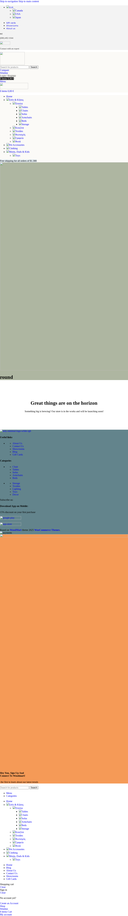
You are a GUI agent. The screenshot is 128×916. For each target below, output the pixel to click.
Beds (24, 121)
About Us (17, 443)
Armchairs (27, 117)
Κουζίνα (19, 127)
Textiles (19, 131)
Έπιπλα (19, 103)
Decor (15, 494)
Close (3, 887)
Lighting (16, 489)
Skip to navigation (9, 1)
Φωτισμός (20, 134)
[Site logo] (12, 64)
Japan (18, 17)
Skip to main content (29, 1)
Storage (25, 124)
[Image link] (15, 431)
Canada (19, 10)
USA (17, 14)
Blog (14, 451)
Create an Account (9, 903)
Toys (17, 155)
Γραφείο (19, 138)
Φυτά (18, 141)
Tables (25, 107)
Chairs (25, 110)
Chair (15, 466)
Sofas (24, 114)
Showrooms (18, 449)
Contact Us (18, 446)
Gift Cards (17, 454)
